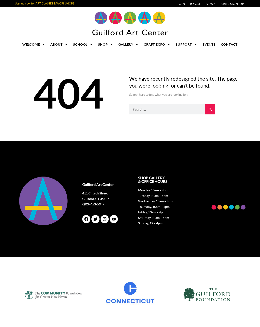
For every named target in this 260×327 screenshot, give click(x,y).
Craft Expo (154, 44)
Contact (229, 44)
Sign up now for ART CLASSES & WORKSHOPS (44, 3)
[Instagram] (105, 219)
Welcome (31, 44)
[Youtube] (114, 219)
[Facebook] (86, 219)
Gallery (125, 44)
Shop (103, 44)
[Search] (210, 109)
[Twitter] (95, 219)
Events (209, 44)
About (56, 44)
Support (184, 44)
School (80, 44)
